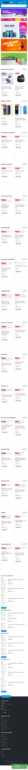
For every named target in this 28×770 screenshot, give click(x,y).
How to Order (3, 729)
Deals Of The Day (4, 330)
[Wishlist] (22, 2)
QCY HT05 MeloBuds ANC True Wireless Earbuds (20, 237)
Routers (3, 362)
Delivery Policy (4, 723)
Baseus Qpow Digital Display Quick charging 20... (20, 302)
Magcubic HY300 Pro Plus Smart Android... (16, 588)
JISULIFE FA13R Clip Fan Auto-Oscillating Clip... (19, 206)
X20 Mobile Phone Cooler (20, 265)
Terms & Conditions (4, 719)
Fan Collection (4, 203)
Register (2, 754)
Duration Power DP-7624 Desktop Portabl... (16, 650)
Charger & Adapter (5, 139)
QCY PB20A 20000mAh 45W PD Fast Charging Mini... (7, 88)
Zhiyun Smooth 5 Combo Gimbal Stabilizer (20, 521)
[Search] (25, 5)
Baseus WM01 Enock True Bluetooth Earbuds (7, 236)
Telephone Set (4, 550)
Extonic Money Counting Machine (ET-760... (16, 624)
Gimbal (3, 520)
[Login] (19, 2)
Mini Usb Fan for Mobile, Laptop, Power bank (20, 331)
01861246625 (3, 706)
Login (2, 752)
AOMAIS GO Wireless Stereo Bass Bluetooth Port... (20, 428)
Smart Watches (4, 737)
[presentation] (1, 81)
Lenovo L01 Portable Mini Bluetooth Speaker (7, 426)
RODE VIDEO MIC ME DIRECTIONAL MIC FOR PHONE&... (20, 459)
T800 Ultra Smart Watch (7, 171)
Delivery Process (4, 726)
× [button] (26, 765)
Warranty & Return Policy (5, 727)
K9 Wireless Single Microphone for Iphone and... (6, 459)
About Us (2, 718)
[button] (24, 2)
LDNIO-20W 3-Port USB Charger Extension (7, 141)
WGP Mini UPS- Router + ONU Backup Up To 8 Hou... (7, 364)
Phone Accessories (5, 267)
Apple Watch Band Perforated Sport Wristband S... (6, 333)
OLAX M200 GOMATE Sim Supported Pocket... (15, 580)
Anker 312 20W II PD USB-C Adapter (19, 141)
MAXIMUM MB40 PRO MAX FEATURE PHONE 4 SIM (20, 120)
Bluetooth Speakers (5, 424)
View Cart (17, 765)
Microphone (4, 457)
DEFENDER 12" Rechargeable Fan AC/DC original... (6, 206)
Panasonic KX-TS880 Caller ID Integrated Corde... (19, 554)
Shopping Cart (3, 756)
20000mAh (3, 85)
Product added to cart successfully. (19, 767)
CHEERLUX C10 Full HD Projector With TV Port (7, 489)
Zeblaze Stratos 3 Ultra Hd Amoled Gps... (16, 636)
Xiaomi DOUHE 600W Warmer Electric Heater (20, 394)
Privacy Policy (3, 721)
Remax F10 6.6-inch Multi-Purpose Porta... (16, 643)
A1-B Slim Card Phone (12, 618)
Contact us (3, 751)
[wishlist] (9, 95)
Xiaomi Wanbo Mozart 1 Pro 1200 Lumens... (17, 598)
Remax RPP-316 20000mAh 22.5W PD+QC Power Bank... (6, 302)
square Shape (4, 169)
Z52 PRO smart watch (20, 171)
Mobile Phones (4, 734)
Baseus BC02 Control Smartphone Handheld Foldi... (6, 523)
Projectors (3, 487)
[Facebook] (2, 713)
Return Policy (3, 724)
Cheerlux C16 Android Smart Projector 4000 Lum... (20, 491)
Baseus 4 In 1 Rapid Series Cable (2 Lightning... (6, 269)
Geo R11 (3, 118)
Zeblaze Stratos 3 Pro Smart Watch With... (16, 612)
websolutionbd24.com (13, 763)
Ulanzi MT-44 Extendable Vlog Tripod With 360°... (7, 395)
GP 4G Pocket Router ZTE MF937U (20, 363)
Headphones (3, 741)
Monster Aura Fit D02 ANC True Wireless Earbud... (19, 88)
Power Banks (3, 744)
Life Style (3, 393)
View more (25, 69)
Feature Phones (4, 117)
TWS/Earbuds (17, 85)
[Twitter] (5, 713)
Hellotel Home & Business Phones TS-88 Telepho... (7, 553)
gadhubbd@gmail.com (5, 709)
